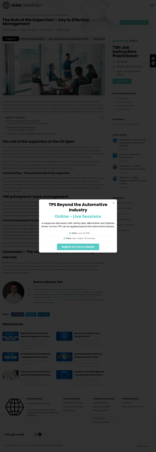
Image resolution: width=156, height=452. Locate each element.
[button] (114, 203)
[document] (78, 226)
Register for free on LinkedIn (78, 246)
